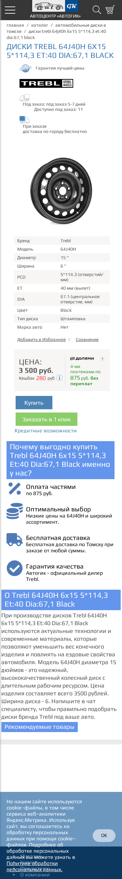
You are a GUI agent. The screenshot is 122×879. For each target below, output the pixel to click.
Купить (34, 402)
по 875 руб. (39, 493)
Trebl (66, 240)
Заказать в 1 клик (46, 419)
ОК (104, 835)
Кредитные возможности (46, 430)
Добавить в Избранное (41, 339)
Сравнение (87, 339)
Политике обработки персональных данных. (34, 866)
